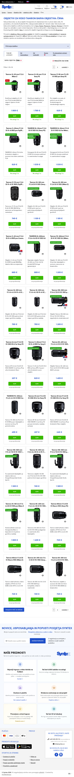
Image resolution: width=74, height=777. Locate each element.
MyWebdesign (6, 774)
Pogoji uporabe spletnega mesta (14, 763)
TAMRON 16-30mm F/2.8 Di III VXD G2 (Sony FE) (37, 129)
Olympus (59, 26)
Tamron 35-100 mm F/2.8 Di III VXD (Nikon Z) (59, 183)
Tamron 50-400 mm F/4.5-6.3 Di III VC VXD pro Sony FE (59, 343)
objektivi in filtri (27, 12)
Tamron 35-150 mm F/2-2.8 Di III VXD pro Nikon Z (14, 505)
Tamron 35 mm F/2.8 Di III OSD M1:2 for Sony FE (37, 397)
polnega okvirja (8, 36)
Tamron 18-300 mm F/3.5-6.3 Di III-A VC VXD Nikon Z (14, 291)
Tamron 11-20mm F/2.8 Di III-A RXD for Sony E (37, 343)
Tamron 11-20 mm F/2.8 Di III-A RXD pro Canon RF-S (14, 237)
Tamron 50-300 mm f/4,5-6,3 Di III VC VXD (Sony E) (59, 559)
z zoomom (44, 34)
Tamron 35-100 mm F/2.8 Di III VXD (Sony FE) (37, 183)
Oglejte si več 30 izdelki (13, 610)
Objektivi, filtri (18, 12)
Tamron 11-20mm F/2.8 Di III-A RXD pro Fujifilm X (15, 129)
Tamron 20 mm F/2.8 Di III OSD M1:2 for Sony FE (59, 397)
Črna (18, 60)
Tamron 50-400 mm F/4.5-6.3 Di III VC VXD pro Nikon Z (37, 505)
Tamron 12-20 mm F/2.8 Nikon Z (14, 75)
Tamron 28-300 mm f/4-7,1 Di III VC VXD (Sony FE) (37, 559)
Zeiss (21, 30)
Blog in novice (35, 760)
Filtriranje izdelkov (12, 46)
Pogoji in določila (8, 760)
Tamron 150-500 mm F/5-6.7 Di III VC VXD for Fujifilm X (15, 451)
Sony (37, 26)
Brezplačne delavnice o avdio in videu (40, 632)
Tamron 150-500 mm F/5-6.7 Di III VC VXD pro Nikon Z (59, 451)
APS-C (25, 36)
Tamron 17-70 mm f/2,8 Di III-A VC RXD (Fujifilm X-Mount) (15, 183)
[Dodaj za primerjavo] (20, 92)
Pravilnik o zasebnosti (10, 766)
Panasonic (47, 26)
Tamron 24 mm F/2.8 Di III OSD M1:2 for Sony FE (14, 343)
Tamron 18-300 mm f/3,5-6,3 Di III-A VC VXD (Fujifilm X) (37, 451)
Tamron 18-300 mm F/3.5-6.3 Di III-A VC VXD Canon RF (37, 291)
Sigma (41, 26)
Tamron (9, 12)
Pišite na (20, 2)
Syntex (4, 12)
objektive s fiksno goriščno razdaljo (21, 34)
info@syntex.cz (60, 744)
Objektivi (36, 12)
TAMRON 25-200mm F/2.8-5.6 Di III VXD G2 (37, 237)
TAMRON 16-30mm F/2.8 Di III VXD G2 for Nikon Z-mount (59, 129)
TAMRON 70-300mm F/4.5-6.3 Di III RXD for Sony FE (14, 397)
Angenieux (59, 30)
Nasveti (33, 763)
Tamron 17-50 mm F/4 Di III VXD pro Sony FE (59, 75)
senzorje (63, 34)
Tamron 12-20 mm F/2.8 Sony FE (37, 75)
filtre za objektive (51, 36)
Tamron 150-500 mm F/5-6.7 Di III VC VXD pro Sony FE (59, 291)
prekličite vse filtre (61, 61)
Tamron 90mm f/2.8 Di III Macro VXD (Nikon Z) (14, 559)
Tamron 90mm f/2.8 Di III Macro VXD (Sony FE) (59, 505)
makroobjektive (54, 34)
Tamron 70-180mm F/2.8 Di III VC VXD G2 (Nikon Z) (59, 237)
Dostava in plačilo (9, 757)
